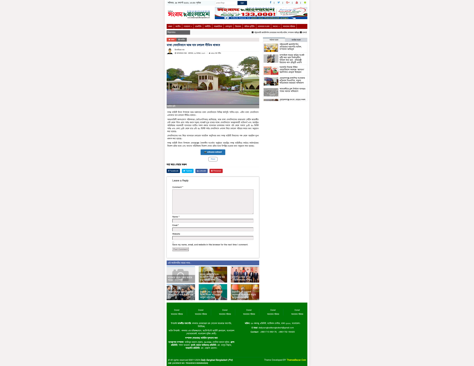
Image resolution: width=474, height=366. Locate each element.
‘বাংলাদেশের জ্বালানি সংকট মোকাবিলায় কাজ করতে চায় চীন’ (180, 294)
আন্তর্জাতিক (218, 26)
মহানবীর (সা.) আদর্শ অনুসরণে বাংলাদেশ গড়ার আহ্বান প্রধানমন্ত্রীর (244, 294)
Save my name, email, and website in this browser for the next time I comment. (210, 244)
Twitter (188, 171)
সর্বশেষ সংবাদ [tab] (274, 40)
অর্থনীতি (208, 26)
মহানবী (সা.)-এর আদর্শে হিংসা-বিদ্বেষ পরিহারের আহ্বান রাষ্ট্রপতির (211, 294)
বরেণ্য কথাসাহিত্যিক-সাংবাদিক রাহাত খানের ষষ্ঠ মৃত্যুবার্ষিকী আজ (212, 277)
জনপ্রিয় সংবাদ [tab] (296, 40)
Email (175, 225)
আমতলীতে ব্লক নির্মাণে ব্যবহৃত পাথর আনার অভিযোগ (292, 90)
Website (176, 234)
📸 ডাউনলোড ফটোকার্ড (213, 152)
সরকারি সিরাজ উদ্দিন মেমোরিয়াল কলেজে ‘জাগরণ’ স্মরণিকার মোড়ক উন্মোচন (292, 69)
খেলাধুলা (228, 26)
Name (175, 216)
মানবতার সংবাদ (263, 26)
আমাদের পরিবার (289, 26)
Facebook (173, 171)
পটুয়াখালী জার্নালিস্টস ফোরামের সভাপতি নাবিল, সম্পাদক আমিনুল (267, 32)
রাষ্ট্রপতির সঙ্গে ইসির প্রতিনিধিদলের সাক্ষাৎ (242, 278)
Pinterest (217, 171)
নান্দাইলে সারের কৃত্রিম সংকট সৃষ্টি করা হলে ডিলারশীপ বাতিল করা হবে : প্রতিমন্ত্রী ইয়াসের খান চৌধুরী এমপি (292, 59)
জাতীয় (178, 26)
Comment (177, 187)
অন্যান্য (275, 26)
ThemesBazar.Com (296, 360)
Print (213, 159)
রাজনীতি (198, 26)
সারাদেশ (187, 26)
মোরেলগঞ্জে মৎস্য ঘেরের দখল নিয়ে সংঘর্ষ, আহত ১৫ (292, 100)
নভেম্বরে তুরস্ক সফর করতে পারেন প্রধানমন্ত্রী (180, 279)
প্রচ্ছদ (170, 26)
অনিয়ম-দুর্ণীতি (249, 26)
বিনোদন (238, 26)
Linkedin (202, 171)
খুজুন (242, 3)
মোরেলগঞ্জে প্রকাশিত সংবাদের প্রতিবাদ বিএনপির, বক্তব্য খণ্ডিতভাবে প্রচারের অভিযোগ (292, 80)
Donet (176, 310)
